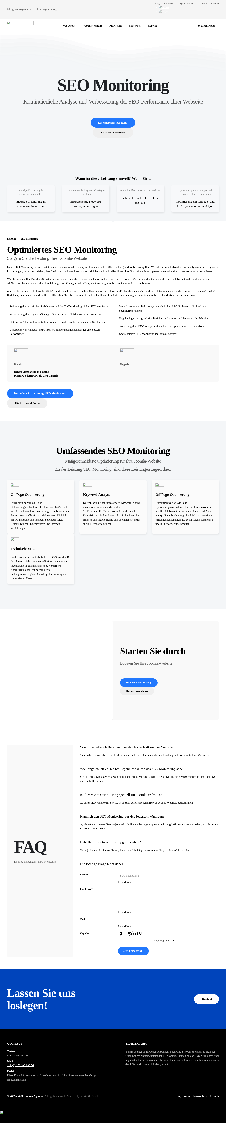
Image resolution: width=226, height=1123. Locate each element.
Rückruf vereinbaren (113, 132)
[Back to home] (20, 26)
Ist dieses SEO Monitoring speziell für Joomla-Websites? (121, 795)
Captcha (84, 933)
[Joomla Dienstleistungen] (164, 26)
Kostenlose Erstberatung (112, 122)
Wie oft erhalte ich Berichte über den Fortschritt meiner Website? (127, 747)
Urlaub (214, 1096)
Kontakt (215, 3)
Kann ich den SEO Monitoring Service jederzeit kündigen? (122, 816)
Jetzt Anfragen (206, 25)
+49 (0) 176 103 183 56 (20, 1065)
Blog (157, 3)
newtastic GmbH (90, 1096)
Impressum (183, 1096)
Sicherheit (135, 25)
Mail (82, 919)
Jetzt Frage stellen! (133, 951)
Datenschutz (200, 1096)
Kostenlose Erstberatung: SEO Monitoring (39, 393)
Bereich (84, 874)
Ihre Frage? (86, 889)
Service (152, 25)
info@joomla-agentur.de (19, 9)
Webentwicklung (92, 25)
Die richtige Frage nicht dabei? (102, 864)
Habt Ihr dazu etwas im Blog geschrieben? (110, 842)
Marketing (115, 25)
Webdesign (68, 25)
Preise (204, 3)
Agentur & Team (187, 3)
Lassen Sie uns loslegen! (41, 999)
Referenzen (169, 3)
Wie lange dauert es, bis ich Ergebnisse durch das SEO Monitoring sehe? (132, 769)
